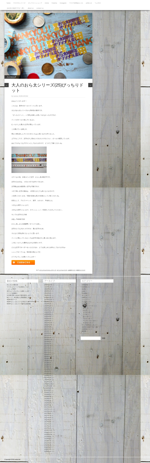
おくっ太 (84, 295)
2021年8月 (47, 329)
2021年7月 (47, 331)
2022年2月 (47, 320)
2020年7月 (47, 346)
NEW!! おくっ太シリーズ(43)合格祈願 (19, 304)
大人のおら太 (11, 77)
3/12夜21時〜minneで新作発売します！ (19, 295)
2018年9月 (47, 388)
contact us (40, 8)
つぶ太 (85, 314)
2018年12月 (48, 382)
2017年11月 (48, 409)
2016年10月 (48, 434)
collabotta (85, 285)
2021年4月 (47, 335)
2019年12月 (48, 356)
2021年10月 (48, 325)
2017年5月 (47, 420)
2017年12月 (48, 407)
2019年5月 (47, 371)
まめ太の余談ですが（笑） (16, 8)
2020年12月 (48, 339)
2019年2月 (47, 377)
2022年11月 (48, 310)
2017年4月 (47, 422)
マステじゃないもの (89, 320)
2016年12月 (48, 430)
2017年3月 (47, 424)
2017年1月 (47, 428)
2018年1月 (47, 405)
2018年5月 (47, 396)
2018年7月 (47, 392)
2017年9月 (47, 413)
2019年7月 (47, 367)
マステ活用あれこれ (76, 3)
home (8, 3)
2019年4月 (47, 373)
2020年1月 (47, 354)
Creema (54, 3)
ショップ (84, 299)
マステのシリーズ (19, 3)
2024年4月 (47, 291)
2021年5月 (47, 333)
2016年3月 (47, 449)
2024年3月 (47, 293)
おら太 (85, 310)
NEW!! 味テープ (12, 299)
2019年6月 (47, 369)
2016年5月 (47, 445)
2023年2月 (47, 304)
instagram (63, 3)
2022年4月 (47, 316)
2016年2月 (47, 451)
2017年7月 (47, 415)
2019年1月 (47, 380)
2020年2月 (47, 352)
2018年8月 (47, 390)
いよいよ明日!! (11, 289)
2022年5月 (47, 314)
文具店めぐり (86, 329)
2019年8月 (47, 365)
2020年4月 (47, 350)
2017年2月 (47, 426)
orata (83, 291)
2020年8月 (47, 344)
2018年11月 (48, 384)
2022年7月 (47, 312)
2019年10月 (48, 361)
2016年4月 (47, 447)
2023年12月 (48, 299)
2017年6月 (47, 417)
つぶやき (98, 3)
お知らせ (89, 3)
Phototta (84, 293)
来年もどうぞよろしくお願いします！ (19, 291)
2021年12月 (48, 323)
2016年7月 (47, 441)
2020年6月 (47, 348)
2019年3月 (47, 375)
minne (47, 3)
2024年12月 (48, 289)
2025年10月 (48, 285)
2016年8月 (47, 439)
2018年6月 (47, 394)
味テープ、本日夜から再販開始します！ (19, 297)
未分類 (84, 331)
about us (31, 8)
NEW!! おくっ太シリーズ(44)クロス (18, 301)
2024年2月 (47, 295)
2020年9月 (47, 342)
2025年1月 (47, 287)
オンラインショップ (35, 3)
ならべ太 (84, 304)
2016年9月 (47, 436)
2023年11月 (48, 301)
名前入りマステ (80, 270)
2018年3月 (47, 401)
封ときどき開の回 (12, 285)
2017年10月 (48, 411)
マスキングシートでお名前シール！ (18, 287)
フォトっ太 (86, 318)
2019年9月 (47, 363)
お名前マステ (72, 270)
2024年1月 (47, 297)
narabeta (85, 287)
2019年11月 (48, 358)
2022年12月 (48, 308)
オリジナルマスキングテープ (47, 270)
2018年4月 (47, 399)
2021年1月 (47, 337)
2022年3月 (47, 318)
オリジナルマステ (62, 270)
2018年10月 (48, 386)
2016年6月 (47, 443)
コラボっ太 (86, 312)
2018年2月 (47, 403)
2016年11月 (48, 432)
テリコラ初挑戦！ (12, 293)
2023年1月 (47, 306)
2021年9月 (47, 327)
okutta (84, 289)
